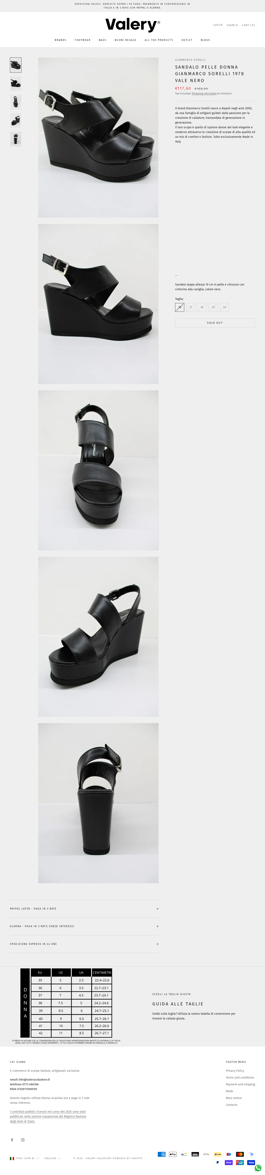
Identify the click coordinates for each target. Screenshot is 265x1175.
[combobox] (93, 605)
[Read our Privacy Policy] (179, 627)
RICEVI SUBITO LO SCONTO (132, 641)
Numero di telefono (94, 595)
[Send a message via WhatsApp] (258, 1168)
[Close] (183, 526)
